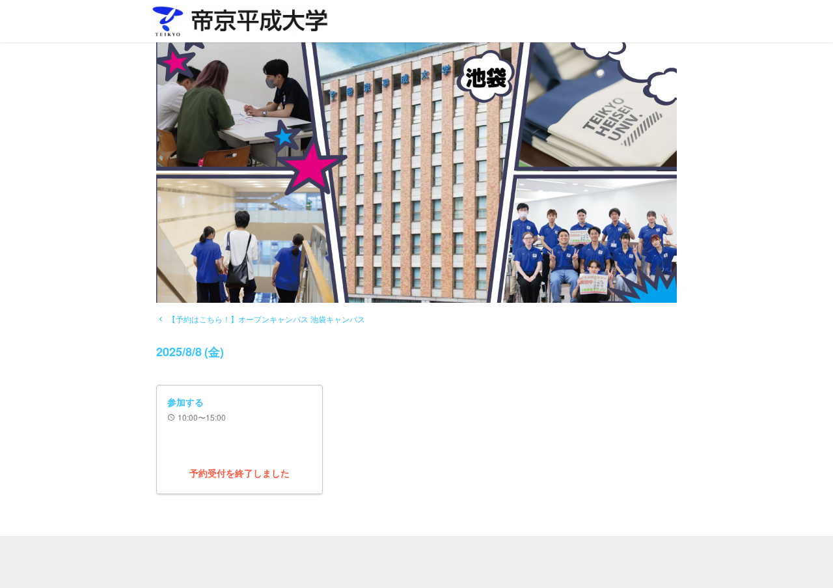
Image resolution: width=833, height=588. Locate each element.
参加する (185, 402)
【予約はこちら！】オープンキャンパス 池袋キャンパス (260, 318)
